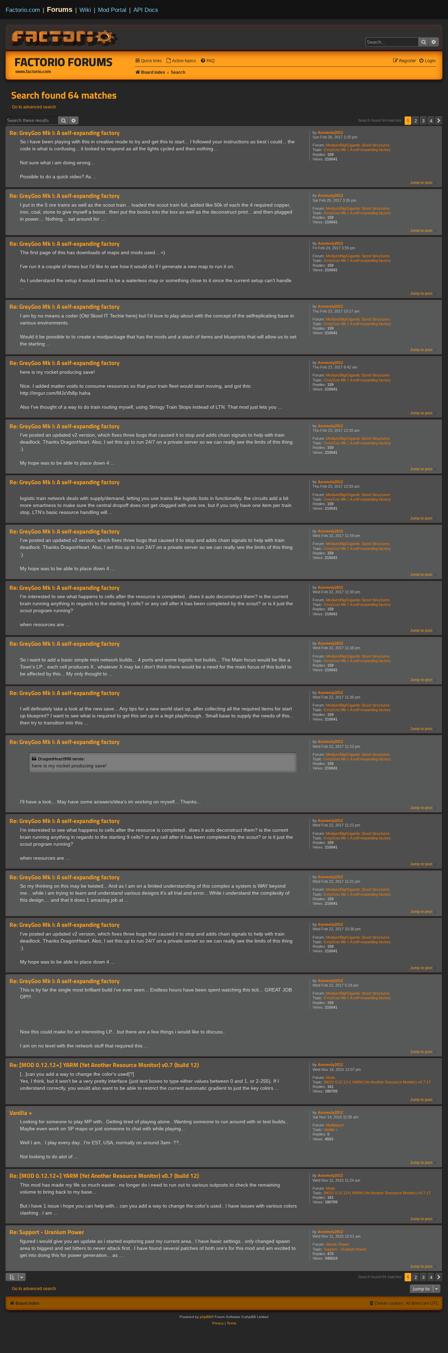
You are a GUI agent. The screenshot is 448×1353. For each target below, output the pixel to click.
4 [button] (431, 120)
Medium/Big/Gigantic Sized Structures (358, 145)
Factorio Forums (64, 62)
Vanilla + (330, 1130)
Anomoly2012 (330, 132)
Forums (59, 9)
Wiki (85, 10)
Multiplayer (335, 1125)
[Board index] (65, 37)
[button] (438, 120)
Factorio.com (23, 10)
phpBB (205, 1317)
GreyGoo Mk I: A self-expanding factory (357, 150)
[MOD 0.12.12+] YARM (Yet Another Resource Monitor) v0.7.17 (377, 1082)
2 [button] (415, 120)
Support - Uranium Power (345, 1249)
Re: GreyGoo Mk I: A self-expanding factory (64, 133)
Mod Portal (112, 10)
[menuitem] (181, 61)
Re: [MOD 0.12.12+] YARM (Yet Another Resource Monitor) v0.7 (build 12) (104, 1065)
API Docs (145, 10)
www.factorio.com (33, 71)
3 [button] (423, 120)
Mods (330, 1077)
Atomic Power (337, 1244)
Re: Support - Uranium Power (46, 1232)
